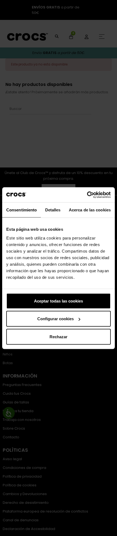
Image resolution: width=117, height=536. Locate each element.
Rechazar (58, 336)
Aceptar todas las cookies (58, 300)
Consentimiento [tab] (21, 210)
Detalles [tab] (53, 210)
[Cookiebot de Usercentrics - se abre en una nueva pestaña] (87, 194)
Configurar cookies (55, 318)
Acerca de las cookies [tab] (90, 210)
